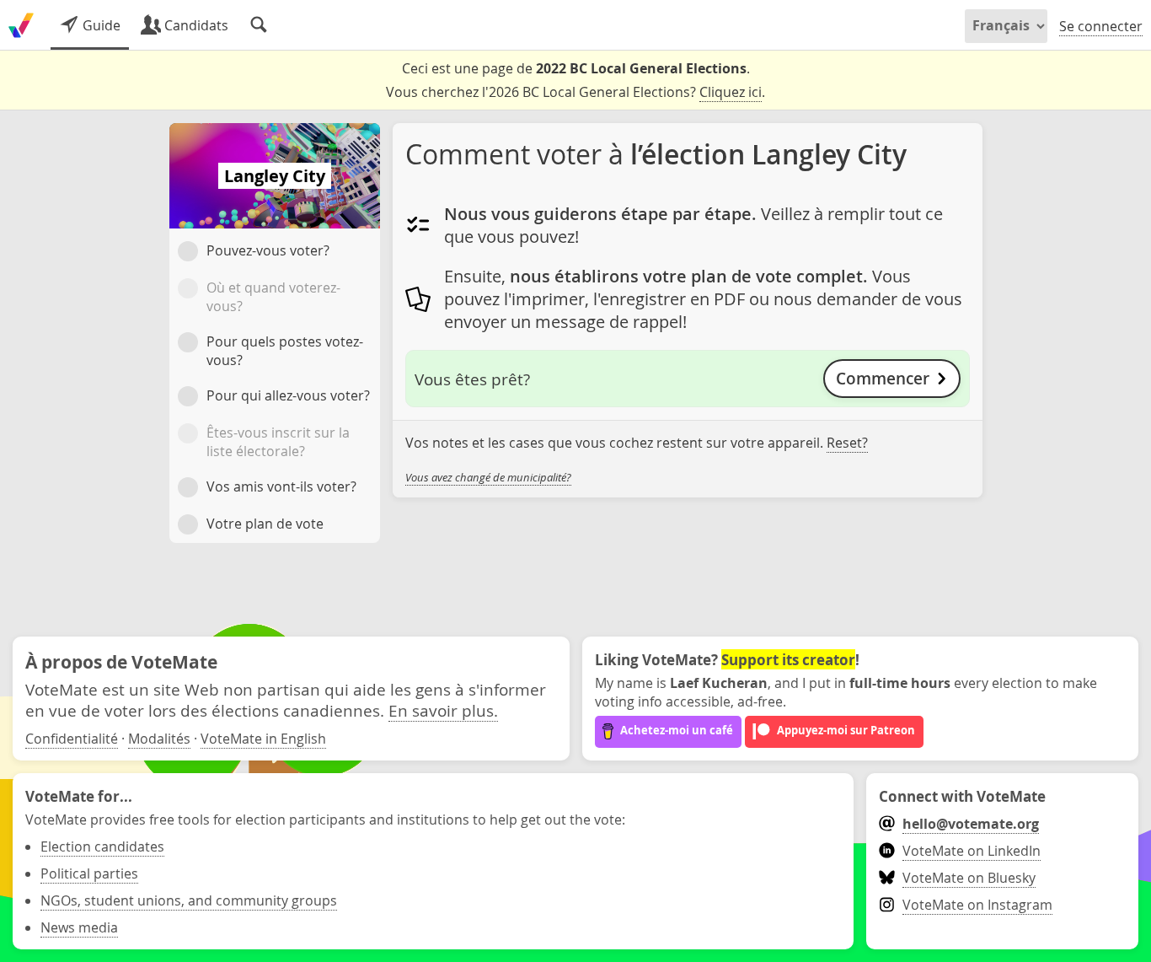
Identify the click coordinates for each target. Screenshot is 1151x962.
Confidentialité (71, 738)
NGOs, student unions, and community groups (188, 900)
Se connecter (1101, 26)
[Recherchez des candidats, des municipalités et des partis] (258, 25)
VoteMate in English (263, 738)
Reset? (847, 442)
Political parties (89, 873)
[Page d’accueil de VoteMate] (21, 25)
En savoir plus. (443, 710)
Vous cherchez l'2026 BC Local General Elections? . (575, 92)
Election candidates (102, 846)
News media (79, 927)
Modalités (159, 738)
